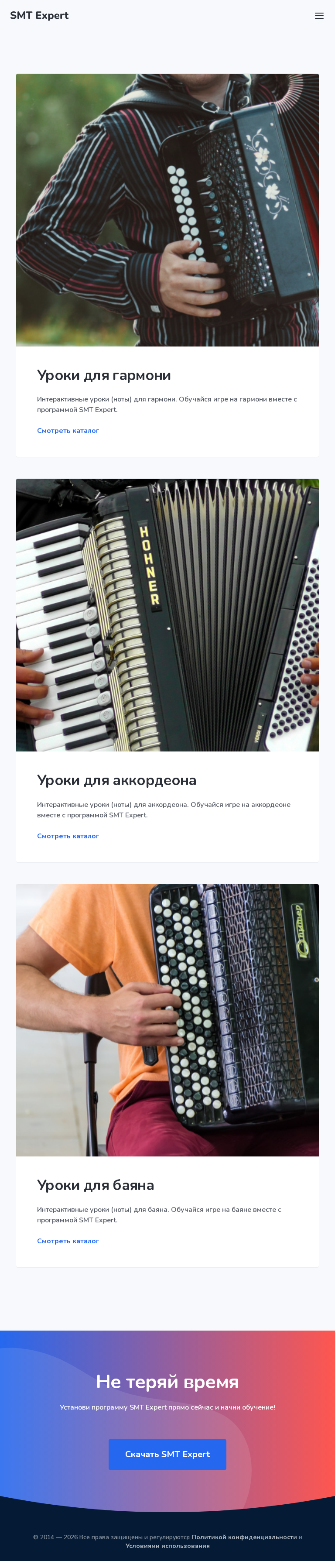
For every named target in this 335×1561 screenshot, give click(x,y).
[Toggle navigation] (319, 15)
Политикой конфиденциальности (244, 1537)
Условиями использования (168, 1546)
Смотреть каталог (68, 431)
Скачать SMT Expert (167, 1454)
